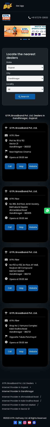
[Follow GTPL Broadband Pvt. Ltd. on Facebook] (15, 423)
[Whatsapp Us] (47, 211)
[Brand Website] (34, 423)
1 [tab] (21, 39)
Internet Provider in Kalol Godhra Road (20, 401)
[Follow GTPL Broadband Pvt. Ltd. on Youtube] (30, 423)
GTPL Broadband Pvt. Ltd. (23, 128)
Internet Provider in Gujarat (15, 387)
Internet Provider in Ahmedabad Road (20, 397)
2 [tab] (23, 39)
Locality (10, 84)
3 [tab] (29, 39)
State (9, 62)
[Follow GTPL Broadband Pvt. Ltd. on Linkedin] (20, 423)
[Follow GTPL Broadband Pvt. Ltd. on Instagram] (25, 423)
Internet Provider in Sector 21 (16, 409)
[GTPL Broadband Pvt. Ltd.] (6, 17)
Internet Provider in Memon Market (19, 405)
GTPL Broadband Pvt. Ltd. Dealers (18, 383)
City (8, 73)
